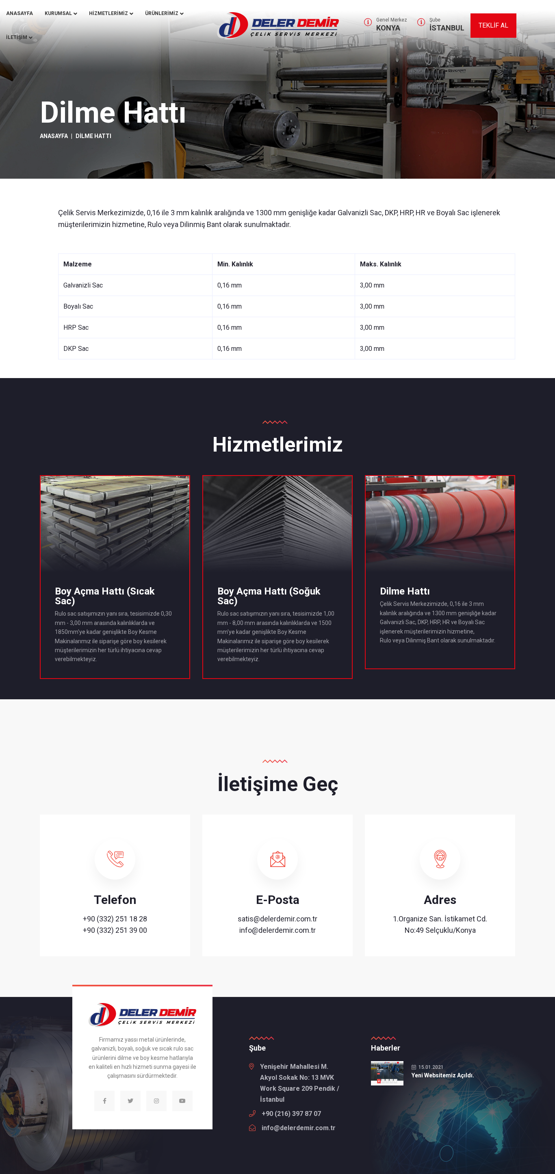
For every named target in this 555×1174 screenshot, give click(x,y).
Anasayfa (54, 136)
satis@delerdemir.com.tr (277, 919)
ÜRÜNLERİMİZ (161, 13)
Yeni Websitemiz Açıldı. (443, 1075)
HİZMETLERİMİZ (108, 13)
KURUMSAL (58, 13)
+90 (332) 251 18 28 (115, 919)
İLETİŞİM (16, 37)
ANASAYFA (19, 13)
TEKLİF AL (493, 25)
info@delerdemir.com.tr (277, 930)
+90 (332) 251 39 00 (115, 930)
